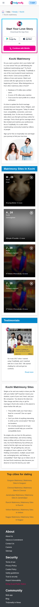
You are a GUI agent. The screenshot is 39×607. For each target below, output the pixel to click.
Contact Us (10, 544)
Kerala (15, 12)
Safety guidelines (12, 573)
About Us (9, 536)
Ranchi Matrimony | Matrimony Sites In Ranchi (19, 503)
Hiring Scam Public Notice (16, 584)
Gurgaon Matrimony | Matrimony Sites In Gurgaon (19, 482)
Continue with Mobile (21, 48)
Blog (7, 599)
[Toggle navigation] (3, 2)
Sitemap (9, 551)
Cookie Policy (11, 569)
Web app (9, 595)
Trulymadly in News (13, 602)
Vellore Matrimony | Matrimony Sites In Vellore (19, 511)
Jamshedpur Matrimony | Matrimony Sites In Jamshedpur (19, 496)
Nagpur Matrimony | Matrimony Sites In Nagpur (19, 518)
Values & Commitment (14, 540)
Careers (9, 547)
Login (32, 3)
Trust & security (11, 577)
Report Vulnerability (13, 580)
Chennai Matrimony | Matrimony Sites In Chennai (19, 489)
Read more (29, 372)
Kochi (22, 12)
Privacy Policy (11, 566)
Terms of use (10, 562)
